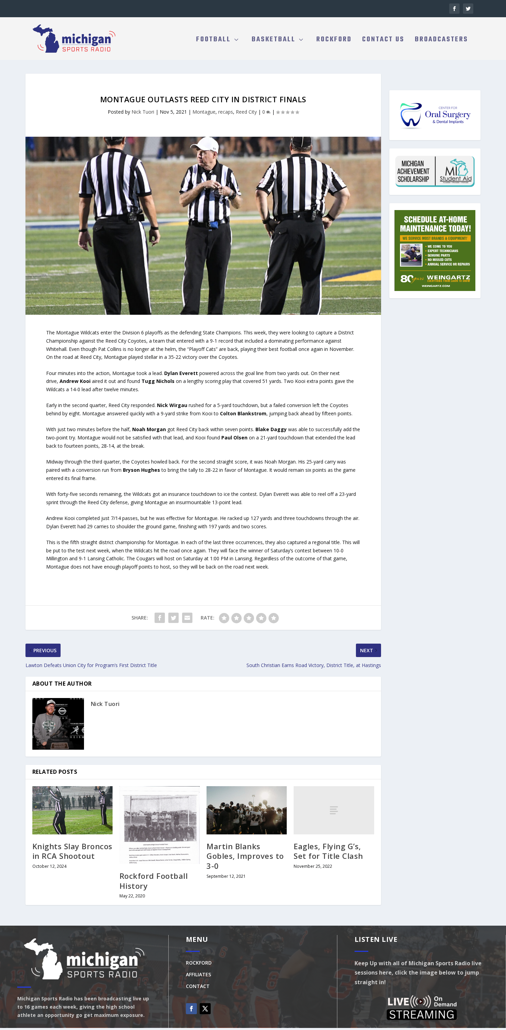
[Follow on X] (205, 1008)
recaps (225, 111)
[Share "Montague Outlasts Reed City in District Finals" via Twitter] (173, 618)
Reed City (246, 111)
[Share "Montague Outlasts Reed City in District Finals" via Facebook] (160, 618)
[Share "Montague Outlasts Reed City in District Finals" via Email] (187, 618)
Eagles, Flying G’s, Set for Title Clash (328, 851)
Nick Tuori (142, 111)
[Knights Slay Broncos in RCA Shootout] (72, 810)
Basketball (274, 41)
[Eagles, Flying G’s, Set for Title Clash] (334, 810)
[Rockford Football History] (159, 825)
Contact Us (383, 41)
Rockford (334, 41)
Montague (203, 111)
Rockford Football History (153, 881)
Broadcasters (441, 41)
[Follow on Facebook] (191, 1008)
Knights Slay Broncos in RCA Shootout (72, 851)
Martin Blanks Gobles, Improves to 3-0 (245, 856)
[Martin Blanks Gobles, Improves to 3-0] (247, 810)
